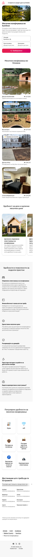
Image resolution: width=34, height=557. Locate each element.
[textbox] (9, 45)
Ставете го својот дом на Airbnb (19, 3)
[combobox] (16, 39)
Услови (21, 548)
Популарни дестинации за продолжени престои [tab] (16, 484)
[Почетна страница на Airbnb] (3, 3)
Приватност (13, 548)
